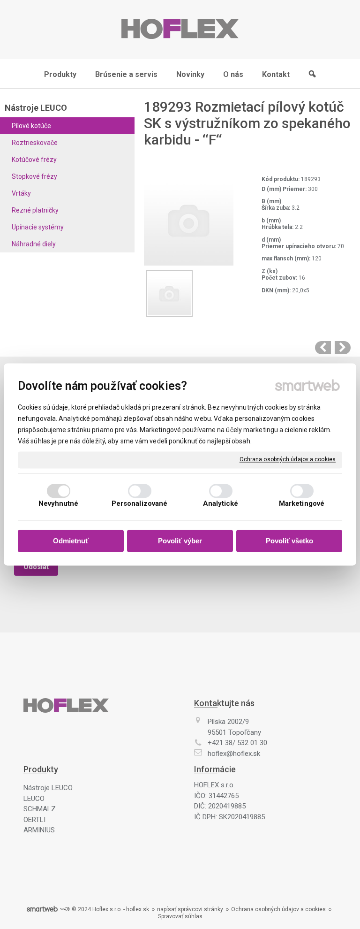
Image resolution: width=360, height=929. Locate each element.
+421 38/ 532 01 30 (237, 743)
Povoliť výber (180, 541)
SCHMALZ (39, 809)
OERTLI (34, 819)
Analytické (221, 504)
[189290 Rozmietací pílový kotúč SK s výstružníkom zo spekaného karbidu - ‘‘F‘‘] (323, 347)
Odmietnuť (71, 541)
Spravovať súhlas (180, 916)
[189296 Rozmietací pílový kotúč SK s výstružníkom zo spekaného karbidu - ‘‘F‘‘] (343, 347)
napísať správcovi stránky (190, 909)
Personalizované (140, 504)
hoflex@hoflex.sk (234, 753)
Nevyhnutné (58, 504)
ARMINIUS (39, 830)
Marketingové (301, 504)
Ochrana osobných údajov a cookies (288, 459)
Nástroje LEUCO (48, 788)
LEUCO (34, 798)
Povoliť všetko (289, 541)
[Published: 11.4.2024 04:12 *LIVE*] (64, 909)
